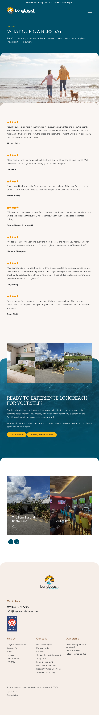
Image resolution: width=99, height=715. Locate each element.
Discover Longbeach (45, 644)
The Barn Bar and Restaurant (48, 655)
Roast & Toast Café (44, 662)
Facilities (40, 651)
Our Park (11, 26)
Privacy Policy (12, 692)
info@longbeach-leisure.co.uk (22, 611)
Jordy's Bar (41, 658)
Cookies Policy (12, 695)
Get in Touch (17, 434)
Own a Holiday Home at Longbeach (76, 645)
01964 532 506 (18, 607)
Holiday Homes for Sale (42, 434)
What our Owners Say (45, 672)
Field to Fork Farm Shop (46, 665)
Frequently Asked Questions (48, 669)
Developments (42, 648)
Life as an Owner (73, 650)
